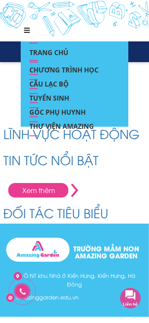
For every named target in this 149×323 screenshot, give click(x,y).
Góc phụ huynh (57, 110)
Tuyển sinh (49, 96)
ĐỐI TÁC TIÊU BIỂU (55, 212)
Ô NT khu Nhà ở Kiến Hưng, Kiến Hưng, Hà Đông (78, 280)
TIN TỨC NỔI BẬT (51, 159)
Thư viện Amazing (61, 124)
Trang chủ (48, 50)
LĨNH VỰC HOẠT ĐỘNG (71, 133)
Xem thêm (38, 190)
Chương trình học (64, 67)
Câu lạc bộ (49, 82)
